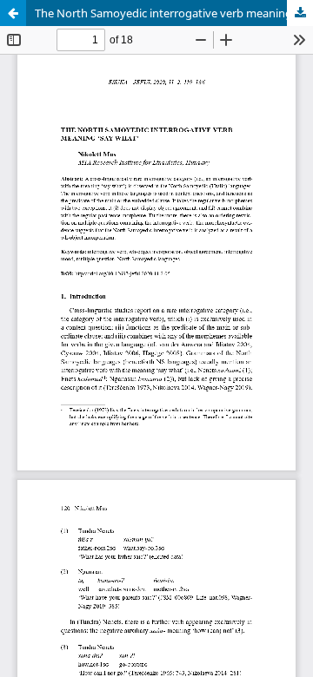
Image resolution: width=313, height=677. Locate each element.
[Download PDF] (300, 13)
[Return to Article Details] (13, 13)
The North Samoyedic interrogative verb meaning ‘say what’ (174, 13)
